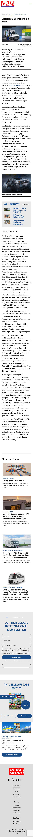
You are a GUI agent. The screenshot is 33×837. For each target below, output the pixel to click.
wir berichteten (16, 85)
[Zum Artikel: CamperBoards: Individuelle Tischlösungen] (7, 223)
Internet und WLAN (8, 512)
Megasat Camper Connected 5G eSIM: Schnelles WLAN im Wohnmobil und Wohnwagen (16, 517)
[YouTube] (13, 780)
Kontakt (16, 805)
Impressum (16, 789)
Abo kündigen (16, 810)
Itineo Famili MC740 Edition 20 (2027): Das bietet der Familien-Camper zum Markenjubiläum (16, 555)
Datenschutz (16, 794)
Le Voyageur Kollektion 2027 (14, 481)
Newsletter (16, 824)
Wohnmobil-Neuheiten (7, 14)
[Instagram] (17, 780)
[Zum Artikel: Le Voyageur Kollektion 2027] (7, 217)
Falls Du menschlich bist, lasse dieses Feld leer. (16, 662)
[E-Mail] (22, 780)
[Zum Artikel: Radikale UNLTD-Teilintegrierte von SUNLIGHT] (7, 210)
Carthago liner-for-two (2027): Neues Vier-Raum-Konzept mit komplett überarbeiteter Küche (15, 592)
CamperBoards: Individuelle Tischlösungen (18, 223)
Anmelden (16, 657)
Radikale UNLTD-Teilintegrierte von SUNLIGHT (19, 210)
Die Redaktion (17, 821)
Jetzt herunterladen (12, 754)
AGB (16, 791)
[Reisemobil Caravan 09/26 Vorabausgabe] (16, 727)
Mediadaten (16, 813)
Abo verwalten (16, 808)
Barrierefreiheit (16, 797)
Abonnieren (24, 716)
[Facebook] (9, 780)
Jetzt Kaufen (9, 716)
